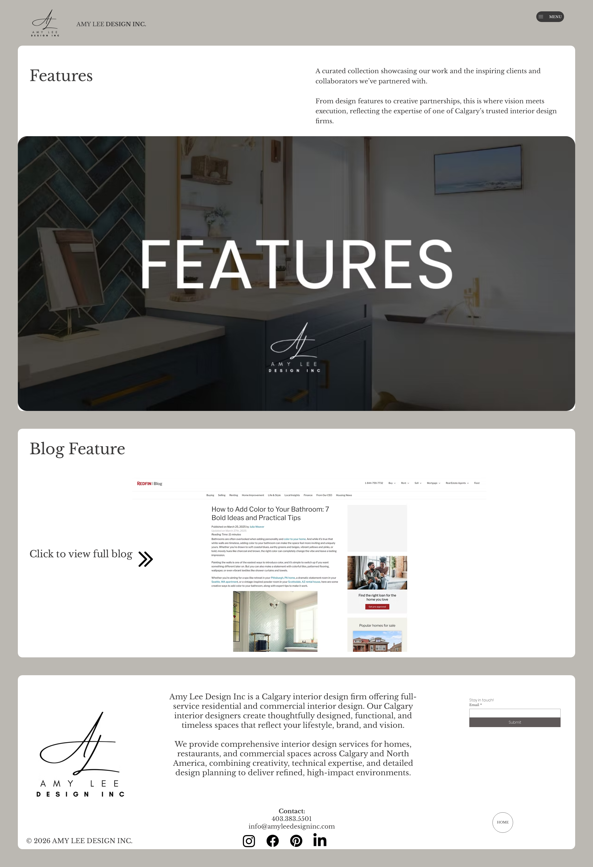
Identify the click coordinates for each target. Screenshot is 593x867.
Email (475, 705)
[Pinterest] (296, 841)
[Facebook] (273, 841)
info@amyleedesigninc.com (292, 826)
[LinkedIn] (320, 841)
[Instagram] (249, 841)
